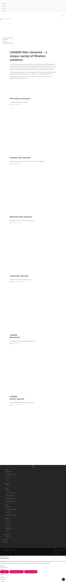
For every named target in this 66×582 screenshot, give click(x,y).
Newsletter (8, 525)
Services (6, 504)
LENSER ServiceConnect (11, 514)
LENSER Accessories (10, 498)
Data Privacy (57, 553)
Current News (8, 522)
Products (6, 488)
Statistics (2, 569)
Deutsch (4, 6)
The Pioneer (8, 471)
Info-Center (6, 518)
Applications (6, 483)
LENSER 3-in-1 (9, 512)
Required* (2, 565)
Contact (5, 539)
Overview (8, 485)
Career (7, 480)
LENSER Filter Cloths (10, 495)
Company (6, 469)
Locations (8, 477)
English (4, 8)
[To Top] (63, 579)
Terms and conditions (59, 550)
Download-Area (9, 528)
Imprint (56, 551)
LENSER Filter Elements (11, 492)
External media (3, 567)
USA (3, 10)
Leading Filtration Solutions (11, 474)
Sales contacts (7, 534)
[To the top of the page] (33, 466)
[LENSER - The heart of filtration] (9, 15)
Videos (7, 531)
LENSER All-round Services (11, 509)
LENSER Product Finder (11, 501)
